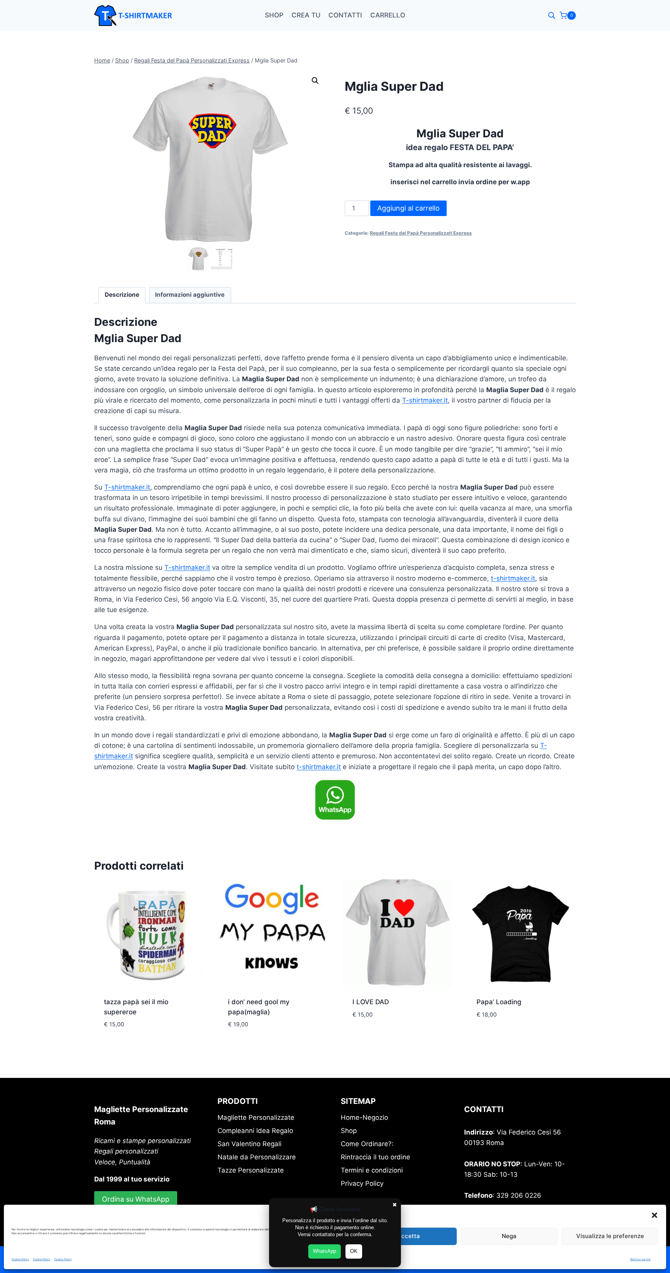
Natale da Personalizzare (257, 1157)
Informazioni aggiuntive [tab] (189, 294)
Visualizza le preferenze (610, 1236)
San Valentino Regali (249, 1144)
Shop (274, 15)
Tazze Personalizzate (251, 1170)
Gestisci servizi (640, 1259)
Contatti (345, 15)
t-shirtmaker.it (513, 578)
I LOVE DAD (370, 1002)
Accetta (408, 1236)
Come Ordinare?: (367, 1144)
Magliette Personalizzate (256, 1117)
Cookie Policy (20, 1259)
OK (353, 1251)
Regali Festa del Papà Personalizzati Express (421, 233)
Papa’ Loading (499, 1002)
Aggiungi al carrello (408, 208)
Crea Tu (306, 15)
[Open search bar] (552, 15)
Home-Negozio (364, 1117)
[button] (654, 1215)
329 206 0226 (518, 1195)
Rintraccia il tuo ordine (375, 1157)
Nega (509, 1236)
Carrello (387, 15)
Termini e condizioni (372, 1170)
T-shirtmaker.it (425, 400)
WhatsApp (324, 1251)
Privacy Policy (362, 1183)
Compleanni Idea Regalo (255, 1131)
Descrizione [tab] (122, 294)
